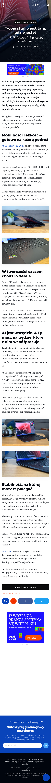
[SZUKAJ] (48, 4)
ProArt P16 (7, 551)
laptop (5, 594)
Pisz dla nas (22, 759)
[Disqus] (25, 680)
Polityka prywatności (36, 762)
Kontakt (25, 764)
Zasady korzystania (19, 762)
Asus (11, 594)
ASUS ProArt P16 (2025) (13, 146)
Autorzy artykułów (36, 759)
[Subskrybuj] (46, 745)
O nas (7, 762)
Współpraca (11, 759)
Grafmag (24, 768)
